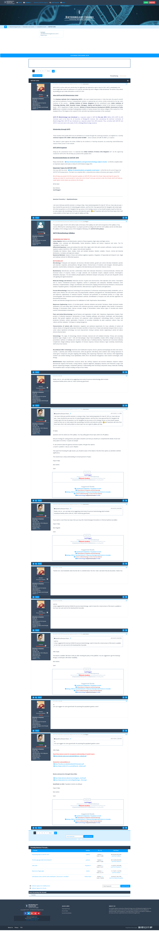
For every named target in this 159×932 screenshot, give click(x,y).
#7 (126, 600)
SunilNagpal (85, 221)
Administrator (86, 84)
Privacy (16, 927)
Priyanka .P (88, 865)
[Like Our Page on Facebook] (25, 913)
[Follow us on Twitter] (28, 913)
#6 (126, 567)
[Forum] (9, 2)
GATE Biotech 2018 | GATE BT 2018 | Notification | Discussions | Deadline (50, 876)
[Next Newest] (81, 839)
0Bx (37, 108)
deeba (88, 871)
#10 (126, 734)
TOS (21, 927)
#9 (126, 701)
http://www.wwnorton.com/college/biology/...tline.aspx (71, 780)
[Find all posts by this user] (33, 218)
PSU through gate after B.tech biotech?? (42, 860)
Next (48, 71)
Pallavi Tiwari (88, 876)
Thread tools (36, 75)
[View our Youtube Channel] (35, 913)
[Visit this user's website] (33, 501)
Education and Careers (29, 27)
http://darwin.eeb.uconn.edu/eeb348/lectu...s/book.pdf (70, 756)
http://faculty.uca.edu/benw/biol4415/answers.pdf (69, 764)
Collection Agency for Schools (39, 888)
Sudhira (88, 854)
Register (152, 2)
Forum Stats (65, 911)
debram (40, 230)
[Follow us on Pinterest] (38, 913)
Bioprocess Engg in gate (38, 871)
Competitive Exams (41, 27)
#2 (126, 221)
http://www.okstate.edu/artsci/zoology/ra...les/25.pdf (70, 778)
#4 (126, 409)
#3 (126, 376)
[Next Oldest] (77, 839)
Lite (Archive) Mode (66, 913)
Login (145, 2)
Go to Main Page (35, 918)
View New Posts (66, 908)
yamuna (88, 860)
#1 (126, 84)
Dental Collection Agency (32, 919)
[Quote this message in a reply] (126, 218)
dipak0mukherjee (41, 93)
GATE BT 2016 (51, 27)
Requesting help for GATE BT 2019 (40, 854)
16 (102, 876)
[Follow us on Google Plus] (32, 913)
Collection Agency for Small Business (41, 886)
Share (37, 217)
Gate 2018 (34, 865)
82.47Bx (38, 433)
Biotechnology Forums (15, 27)
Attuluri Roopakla (118, 878)
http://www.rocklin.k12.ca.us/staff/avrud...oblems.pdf (70, 766)
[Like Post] (123, 218)
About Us (10, 927)
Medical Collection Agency (41, 2)
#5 (126, 504)
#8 (126, 634)
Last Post (114, 856)
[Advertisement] (92, 41)
